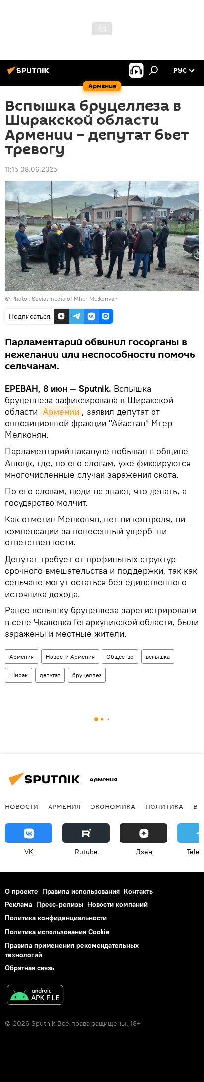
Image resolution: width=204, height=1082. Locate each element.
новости (21, 806)
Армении (61, 411)
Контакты (139, 891)
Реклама (18, 904)
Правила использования (81, 891)
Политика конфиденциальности (56, 917)
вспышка (158, 656)
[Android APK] (35, 996)
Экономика (113, 806)
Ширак (18, 675)
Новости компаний (117, 904)
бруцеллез (87, 675)
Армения (21, 656)
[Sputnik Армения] (29, 74)
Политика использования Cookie (57, 931)
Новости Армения (70, 656)
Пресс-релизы (59, 904)
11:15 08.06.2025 (31, 169)
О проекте (21, 891)
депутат (50, 675)
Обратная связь (29, 967)
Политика (164, 806)
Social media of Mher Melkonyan (75, 298)
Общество (120, 656)
